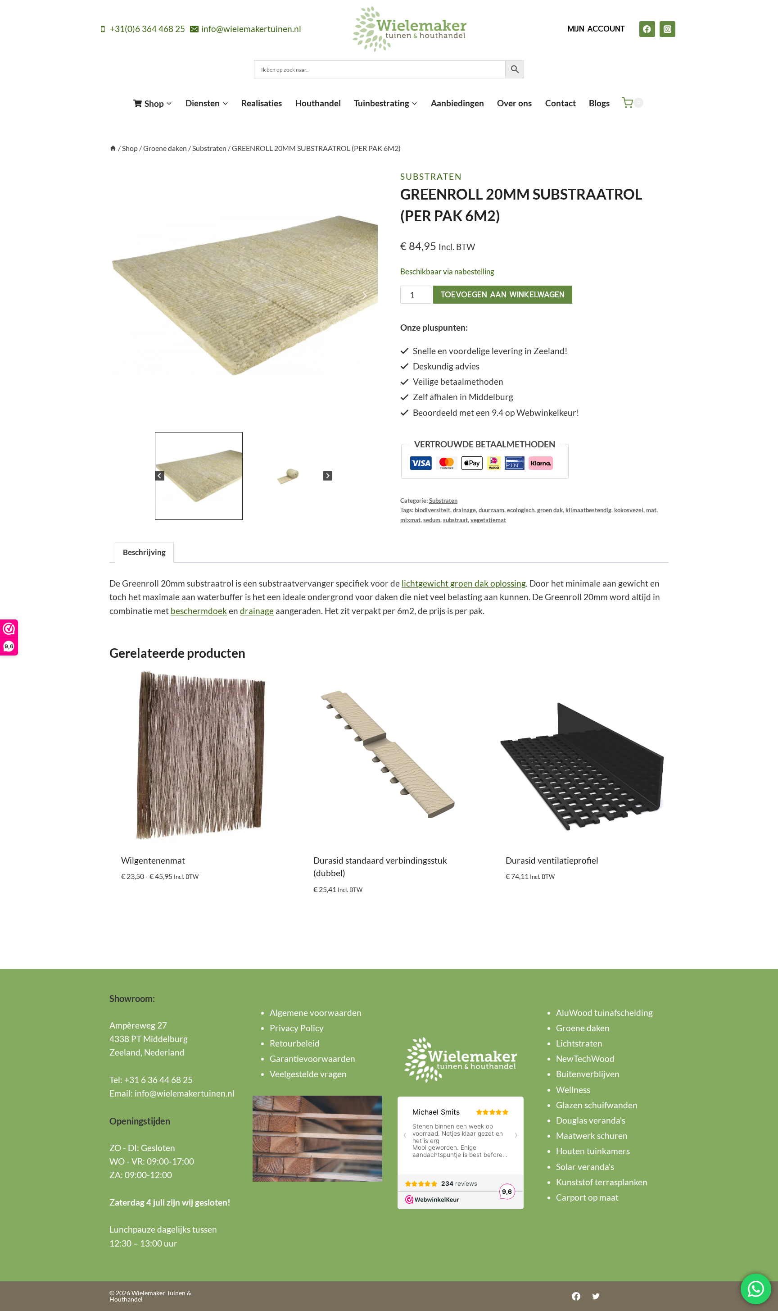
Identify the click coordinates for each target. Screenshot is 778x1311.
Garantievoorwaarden (312, 1058)
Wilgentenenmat (153, 860)
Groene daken (583, 1028)
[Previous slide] (123, 295)
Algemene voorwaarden (316, 1012)
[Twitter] (595, 1296)
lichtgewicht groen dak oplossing (464, 583)
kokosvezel (628, 510)
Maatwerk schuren (592, 1135)
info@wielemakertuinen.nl (185, 1093)
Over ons (514, 103)
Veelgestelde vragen (308, 1074)
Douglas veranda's (590, 1120)
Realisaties (261, 103)
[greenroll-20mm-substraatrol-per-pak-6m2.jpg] (243, 295)
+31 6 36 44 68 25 (158, 1079)
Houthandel (318, 103)
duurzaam (491, 510)
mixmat (410, 519)
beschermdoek (199, 610)
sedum (431, 519)
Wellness (573, 1089)
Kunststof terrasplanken (601, 1182)
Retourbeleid (295, 1043)
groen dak (550, 510)
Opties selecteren (158, 903)
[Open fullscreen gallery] (368, 420)
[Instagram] (667, 29)
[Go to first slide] (364, 295)
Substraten (431, 176)
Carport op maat (587, 1197)
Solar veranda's (585, 1166)
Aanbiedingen (457, 103)
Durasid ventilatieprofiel (552, 860)
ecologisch (520, 510)
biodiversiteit (432, 510)
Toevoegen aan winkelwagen (503, 294)
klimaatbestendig (588, 510)
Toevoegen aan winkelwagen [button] (565, 903)
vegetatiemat (488, 519)
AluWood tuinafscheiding (604, 1012)
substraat (455, 519)
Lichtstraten (579, 1043)
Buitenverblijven (588, 1074)
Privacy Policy (297, 1028)
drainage (464, 510)
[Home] (113, 148)
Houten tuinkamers (593, 1151)
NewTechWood (585, 1058)
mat (651, 510)
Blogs (599, 103)
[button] (199, 476)
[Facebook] (647, 29)
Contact (560, 103)
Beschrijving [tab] (144, 552)
